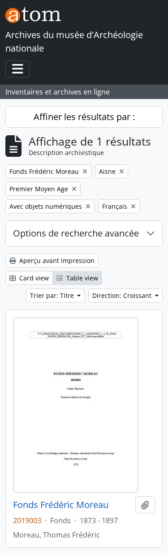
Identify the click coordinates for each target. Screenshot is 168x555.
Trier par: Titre (53, 295)
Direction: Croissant (122, 295)
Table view (81, 278)
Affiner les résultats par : (84, 117)
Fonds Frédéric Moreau (60, 504)
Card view (33, 278)
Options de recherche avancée (76, 233)
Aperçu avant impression (56, 260)
